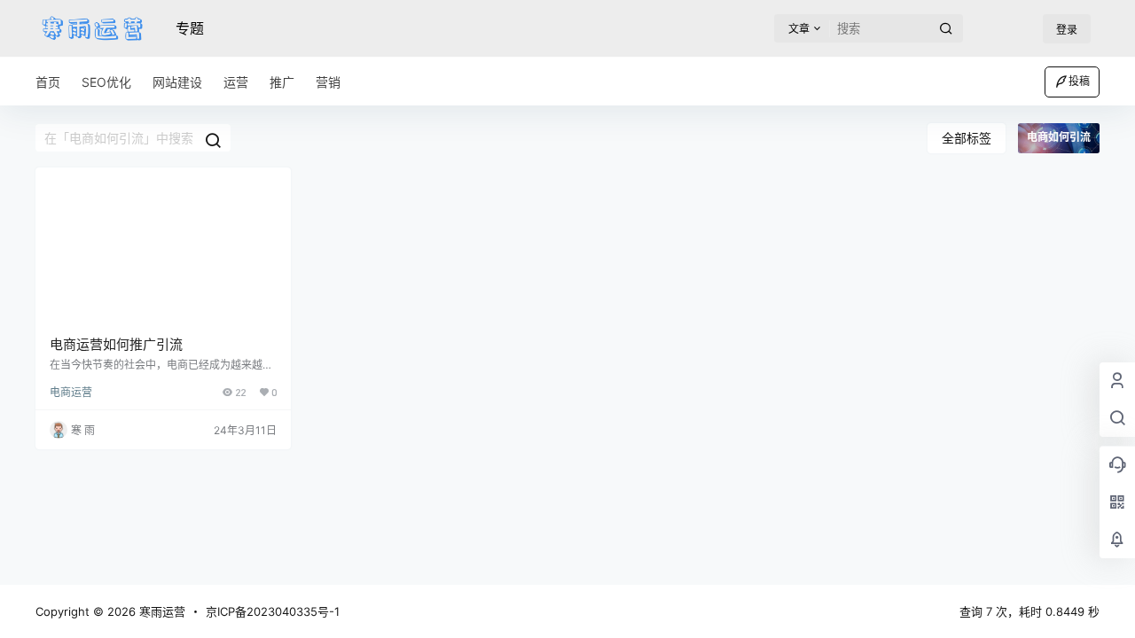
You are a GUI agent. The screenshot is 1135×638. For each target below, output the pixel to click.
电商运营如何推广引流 (116, 344)
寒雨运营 (160, 611)
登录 (1066, 29)
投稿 (1079, 81)
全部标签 (966, 137)
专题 (190, 28)
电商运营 (71, 392)
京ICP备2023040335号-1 (273, 611)
